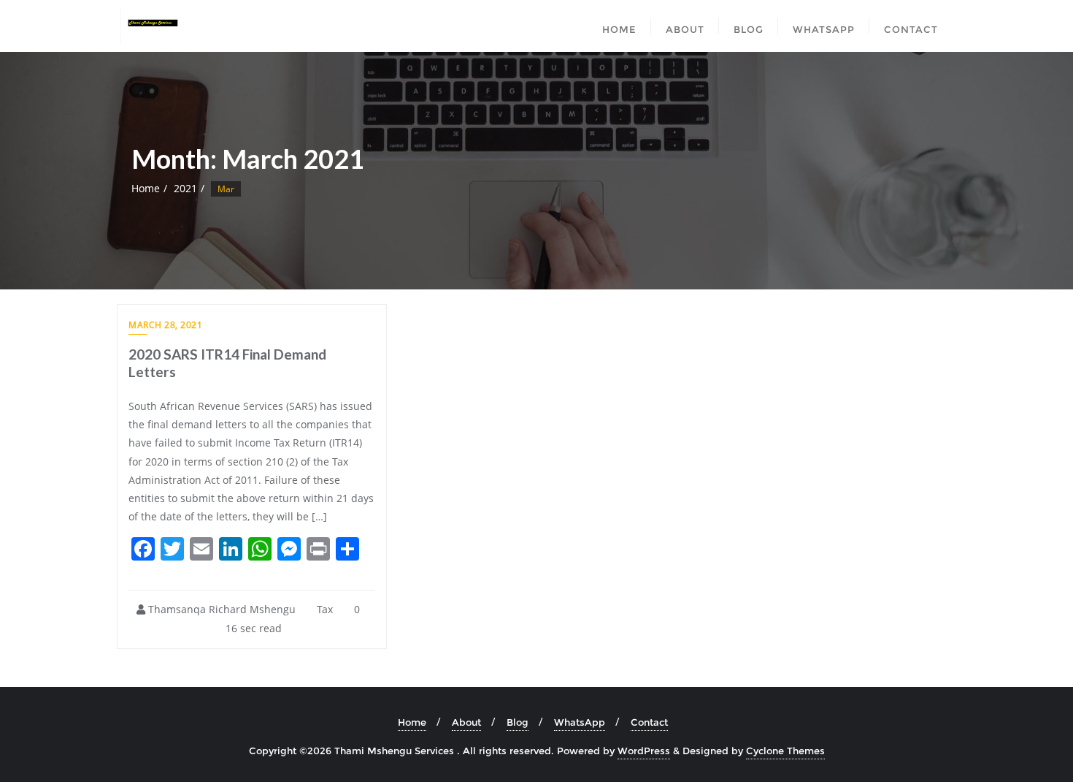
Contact (649, 722)
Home (145, 188)
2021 (185, 188)
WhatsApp (579, 722)
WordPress (644, 750)
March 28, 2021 (165, 325)
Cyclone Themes (785, 750)
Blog (517, 722)
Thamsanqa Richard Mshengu (220, 609)
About (466, 722)
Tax (323, 609)
